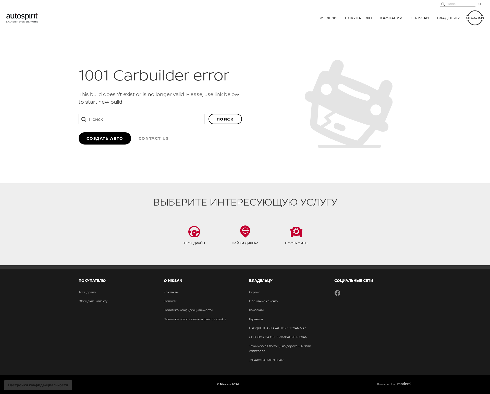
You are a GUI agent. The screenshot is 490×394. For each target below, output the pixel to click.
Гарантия (256, 319)
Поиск (225, 119)
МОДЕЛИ (328, 17)
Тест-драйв (87, 292)
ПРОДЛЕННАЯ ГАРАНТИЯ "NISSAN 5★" (277, 328)
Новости (170, 301)
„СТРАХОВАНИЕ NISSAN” (266, 360)
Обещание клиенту (93, 301)
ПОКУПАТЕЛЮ (358, 17)
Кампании (391, 17)
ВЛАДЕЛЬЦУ (448, 17)
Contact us (154, 138)
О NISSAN (420, 17)
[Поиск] (443, 4)
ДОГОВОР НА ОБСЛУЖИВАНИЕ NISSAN (278, 337)
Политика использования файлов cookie (195, 319)
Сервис (254, 292)
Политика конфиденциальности (188, 310)
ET (480, 4)
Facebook (337, 293)
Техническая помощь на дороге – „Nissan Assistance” (280, 348)
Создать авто (105, 138)
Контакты (171, 292)
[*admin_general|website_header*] (475, 18)
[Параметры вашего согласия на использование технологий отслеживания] (38, 385)
